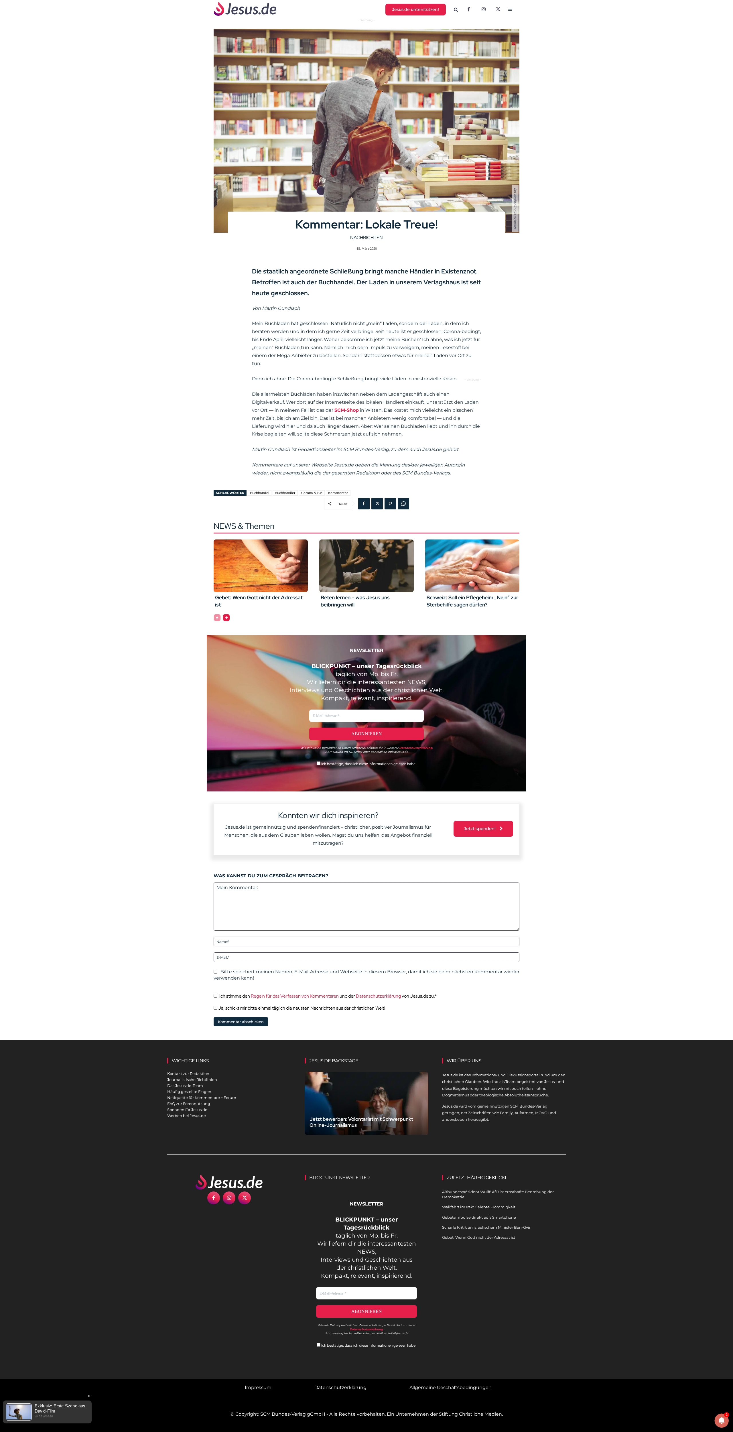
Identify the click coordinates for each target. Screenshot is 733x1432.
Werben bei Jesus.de (186, 1115)
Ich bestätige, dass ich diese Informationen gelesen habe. (368, 763)
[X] (498, 10)
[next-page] (226, 617)
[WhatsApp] (403, 503)
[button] (456, 10)
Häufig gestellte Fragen (189, 1091)
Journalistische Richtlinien (192, 1079)
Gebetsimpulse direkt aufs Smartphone (479, 1217)
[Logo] (229, 1182)
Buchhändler (285, 493)
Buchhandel (259, 493)
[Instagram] (484, 10)
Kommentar (338, 493)
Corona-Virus (311, 493)
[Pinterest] (390, 503)
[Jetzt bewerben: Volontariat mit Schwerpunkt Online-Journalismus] (366, 1110)
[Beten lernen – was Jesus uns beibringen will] (366, 565)
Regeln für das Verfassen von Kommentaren (295, 996)
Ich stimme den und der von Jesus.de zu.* (328, 996)
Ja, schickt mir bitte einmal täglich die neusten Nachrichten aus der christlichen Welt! (301, 1008)
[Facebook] (469, 10)
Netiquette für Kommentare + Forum (201, 1097)
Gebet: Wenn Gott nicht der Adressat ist (478, 1237)
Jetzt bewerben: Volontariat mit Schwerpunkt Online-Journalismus (361, 1122)
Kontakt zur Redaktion (188, 1073)
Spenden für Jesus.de (187, 1109)
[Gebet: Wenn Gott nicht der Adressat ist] (261, 565)
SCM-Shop (346, 410)
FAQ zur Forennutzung (188, 1103)
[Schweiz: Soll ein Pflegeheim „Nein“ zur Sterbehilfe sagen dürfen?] (472, 565)
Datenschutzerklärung (378, 996)
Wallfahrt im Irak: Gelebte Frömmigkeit (478, 1207)
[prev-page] (217, 617)
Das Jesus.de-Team (185, 1085)
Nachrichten (366, 238)
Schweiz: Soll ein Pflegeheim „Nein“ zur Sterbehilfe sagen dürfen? (472, 601)
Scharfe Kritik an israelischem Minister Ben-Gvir (486, 1227)
